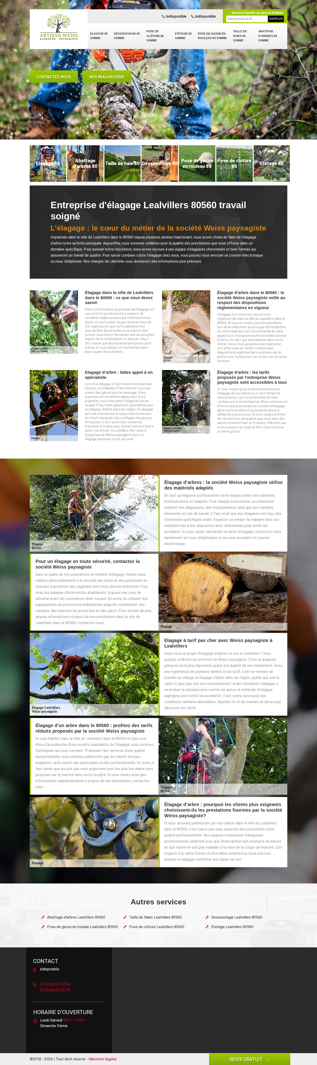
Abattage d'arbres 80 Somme (267, 36)
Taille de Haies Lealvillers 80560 (155, 917)
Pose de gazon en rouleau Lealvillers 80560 (82, 927)
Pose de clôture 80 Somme (155, 36)
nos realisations (106, 77)
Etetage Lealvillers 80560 (232, 927)
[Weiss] (59, 26)
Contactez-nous (54, 77)
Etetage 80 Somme (183, 36)
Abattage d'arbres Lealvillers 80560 (76, 917)
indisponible (176, 16)
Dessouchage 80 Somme (127, 36)
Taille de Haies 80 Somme (240, 36)
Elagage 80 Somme (99, 36)
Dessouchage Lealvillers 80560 (236, 917)
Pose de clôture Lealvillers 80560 (156, 927)
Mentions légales (103, 1059)
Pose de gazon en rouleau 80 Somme (212, 36)
